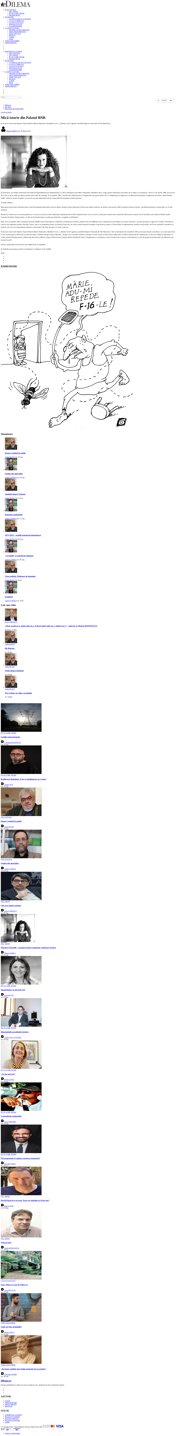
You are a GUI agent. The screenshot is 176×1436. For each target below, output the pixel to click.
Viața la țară (6, 1242)
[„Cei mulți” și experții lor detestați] (11, 552)
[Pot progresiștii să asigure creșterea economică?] (21, 1152)
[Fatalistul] (11, 593)
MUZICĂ (12, 35)
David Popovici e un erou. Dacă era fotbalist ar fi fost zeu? (25, 1200)
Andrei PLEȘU (10, 457)
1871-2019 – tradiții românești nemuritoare (23, 535)
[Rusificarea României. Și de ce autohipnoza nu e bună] (21, 773)
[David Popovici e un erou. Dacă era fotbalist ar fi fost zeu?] (21, 1195)
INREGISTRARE (11, 1402)
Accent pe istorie (6, 112)
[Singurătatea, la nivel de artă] (21, 984)
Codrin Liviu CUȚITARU (12, 1037)
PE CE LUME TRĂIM (16, 13)
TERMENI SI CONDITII (13, 1415)
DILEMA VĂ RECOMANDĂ (19, 30)
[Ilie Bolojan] (11, 642)
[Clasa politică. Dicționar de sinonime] (11, 572)
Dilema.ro (8, 105)
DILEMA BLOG (14, 15)
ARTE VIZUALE (15, 33)
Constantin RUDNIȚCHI (12, 742)
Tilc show (8, 107)
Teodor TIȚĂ (8, 785)
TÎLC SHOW (13, 11)
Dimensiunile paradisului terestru (15, 1032)
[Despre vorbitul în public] (11, 449)
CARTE (11, 37)
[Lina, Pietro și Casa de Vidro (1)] (21, 1279)
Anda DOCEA (9, 995)
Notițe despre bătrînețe (14, 671)
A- (158, 100)
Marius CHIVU (9, 1332)
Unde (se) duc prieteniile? (11, 1327)
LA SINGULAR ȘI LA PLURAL (20, 19)
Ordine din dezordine (14, 474)
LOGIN (7, 1401)
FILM (11, 39)
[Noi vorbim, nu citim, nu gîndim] (11, 687)
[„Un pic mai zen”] (21, 1068)
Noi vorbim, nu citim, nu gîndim (18, 693)
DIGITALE (9, 1406)
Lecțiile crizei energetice (10, 737)
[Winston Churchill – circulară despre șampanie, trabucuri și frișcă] (21, 942)
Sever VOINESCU (11, 622)
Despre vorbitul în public (15, 453)
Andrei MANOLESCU (11, 1248)
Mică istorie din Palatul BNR (14, 109)
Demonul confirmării (13, 515)
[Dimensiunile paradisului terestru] (21, 1026)
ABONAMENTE (11, 43)
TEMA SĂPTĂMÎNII (12, 41)
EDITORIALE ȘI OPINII (13, 51)
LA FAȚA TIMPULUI (16, 21)
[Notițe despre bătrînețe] (11, 665)
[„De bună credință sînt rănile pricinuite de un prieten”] (21, 1363)
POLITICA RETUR (11, 1418)
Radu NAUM (8, 1206)
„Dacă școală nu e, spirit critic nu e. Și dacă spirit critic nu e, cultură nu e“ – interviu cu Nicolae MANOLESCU (51, 626)
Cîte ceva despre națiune (11, 905)
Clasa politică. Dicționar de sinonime (20, 576)
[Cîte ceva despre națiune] (21, 900)
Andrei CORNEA (11, 477)
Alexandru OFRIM (10, 1374)
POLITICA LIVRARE (12, 1420)
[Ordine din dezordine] (11, 470)
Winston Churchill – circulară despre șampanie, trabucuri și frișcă (28, 948)
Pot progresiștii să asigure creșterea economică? (20, 1158)
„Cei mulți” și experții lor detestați (19, 556)
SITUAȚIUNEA (10, 10)
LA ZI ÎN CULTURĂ (12, 28)
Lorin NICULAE (10, 1290)
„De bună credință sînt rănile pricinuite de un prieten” (23, 1369)
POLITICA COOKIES (12, 1417)
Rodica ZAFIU (9, 1079)
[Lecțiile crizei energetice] (21, 731)
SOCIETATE (9, 17)
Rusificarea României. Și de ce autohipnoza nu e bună (23, 779)
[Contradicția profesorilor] (21, 1110)
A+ (171, 100)
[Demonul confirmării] (11, 511)
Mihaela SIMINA (10, 953)
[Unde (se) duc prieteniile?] (21, 1321)
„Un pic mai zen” (8, 1074)
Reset (164, 100)
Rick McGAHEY (10, 1164)
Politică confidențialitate (12, 1433)
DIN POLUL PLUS (15, 24)
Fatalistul (9, 597)
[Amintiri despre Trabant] (11, 490)
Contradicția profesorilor (11, 1116)
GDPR (7, 1422)
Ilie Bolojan (10, 648)
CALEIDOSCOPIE (15, 26)
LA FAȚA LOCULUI (16, 22)
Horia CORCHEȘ (10, 1122)
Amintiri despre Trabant (15, 494)
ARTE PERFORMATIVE (17, 32)
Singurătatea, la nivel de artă (13, 990)
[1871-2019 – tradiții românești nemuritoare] (11, 531)
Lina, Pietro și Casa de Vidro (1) (14, 1285)
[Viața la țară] (21, 1237)
